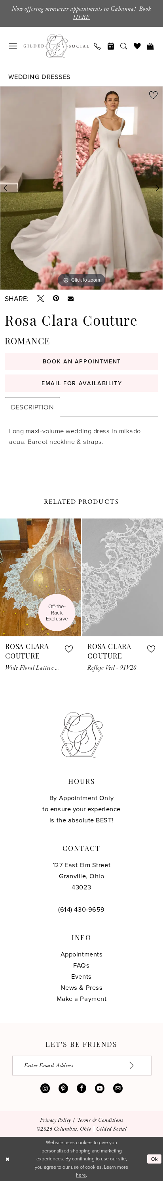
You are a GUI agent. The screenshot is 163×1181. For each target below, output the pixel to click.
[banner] (56, 46)
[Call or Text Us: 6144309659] (97, 46)
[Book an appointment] (111, 46)
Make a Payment (81, 998)
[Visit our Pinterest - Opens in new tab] (63, 1088)
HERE (81, 17)
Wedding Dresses (39, 76)
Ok (154, 1159)
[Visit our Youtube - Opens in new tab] (99, 1088)
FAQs (81, 965)
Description (32, 406)
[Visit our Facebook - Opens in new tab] (81, 1088)
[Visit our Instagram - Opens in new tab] (45, 1088)
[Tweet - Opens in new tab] (40, 298)
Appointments (81, 953)
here (81, 1174)
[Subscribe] (136, 1065)
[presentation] (40, 577)
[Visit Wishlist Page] (137, 46)
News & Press (81, 987)
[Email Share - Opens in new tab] (71, 299)
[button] (13, 46)
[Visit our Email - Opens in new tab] (118, 1088)
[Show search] (124, 46)
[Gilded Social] (81, 735)
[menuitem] (13, 46)
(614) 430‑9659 (81, 909)
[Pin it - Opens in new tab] (56, 298)
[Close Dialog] (7, 1159)
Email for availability (82, 383)
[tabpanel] (81, 188)
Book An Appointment (82, 361)
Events (81, 976)
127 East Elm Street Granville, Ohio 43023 (81, 875)
